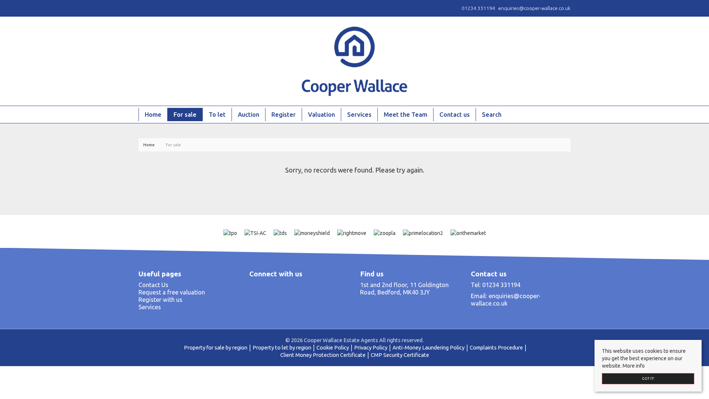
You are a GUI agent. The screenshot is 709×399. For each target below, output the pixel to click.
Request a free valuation (171, 292)
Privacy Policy (370, 347)
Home (153, 114)
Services (359, 114)
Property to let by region (282, 347)
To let (217, 114)
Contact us (454, 114)
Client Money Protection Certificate (323, 355)
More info (634, 366)
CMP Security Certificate (400, 355)
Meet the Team (405, 114)
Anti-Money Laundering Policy (429, 347)
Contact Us (153, 285)
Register (283, 114)
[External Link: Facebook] (139, 7)
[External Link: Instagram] (142, 7)
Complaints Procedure (496, 347)
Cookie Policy (332, 347)
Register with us (160, 299)
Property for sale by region (215, 347)
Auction (248, 114)
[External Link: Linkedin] (145, 7)
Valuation (321, 114)
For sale (185, 114)
